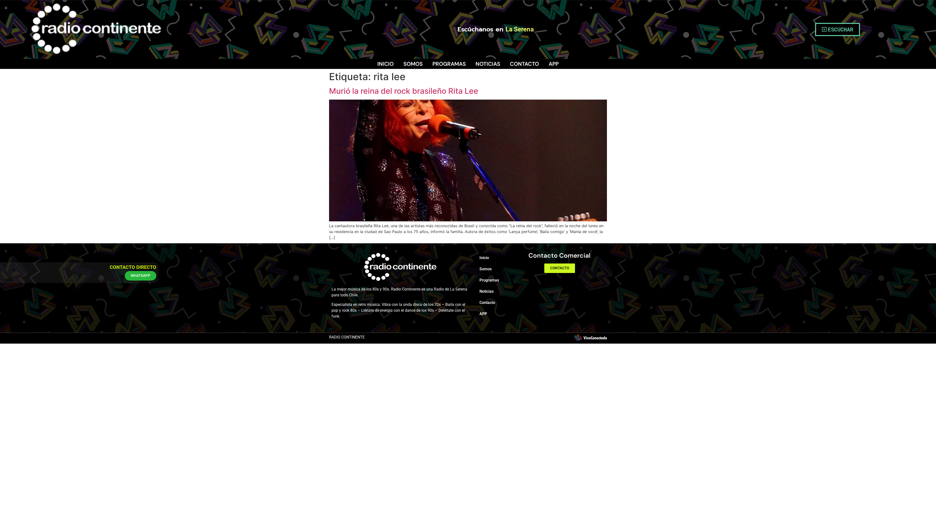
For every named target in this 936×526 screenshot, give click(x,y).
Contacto (524, 63)
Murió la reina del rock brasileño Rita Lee (403, 91)
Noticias (488, 63)
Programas (449, 63)
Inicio (385, 63)
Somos (413, 63)
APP (554, 63)
